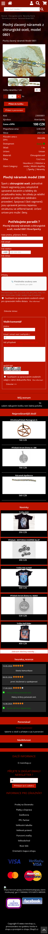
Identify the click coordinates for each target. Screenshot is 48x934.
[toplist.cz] (24, 745)
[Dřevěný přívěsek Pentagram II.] (24, 430)
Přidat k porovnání (24, 728)
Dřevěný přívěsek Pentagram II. (24, 420)
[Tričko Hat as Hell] (24, 577)
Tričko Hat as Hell (24, 568)
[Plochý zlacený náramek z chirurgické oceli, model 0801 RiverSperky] (24, 60)
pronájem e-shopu (21, 929)
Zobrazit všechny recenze (12, 714)
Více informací (34, 301)
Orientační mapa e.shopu (24, 851)
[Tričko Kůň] (23, 522)
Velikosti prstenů (24, 830)
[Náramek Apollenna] (24, 485)
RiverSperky (39, 119)
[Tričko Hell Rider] (24, 633)
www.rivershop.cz (27, 923)
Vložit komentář (12, 321)
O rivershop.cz (24, 763)
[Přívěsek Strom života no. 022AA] (24, 605)
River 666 (24, 845)
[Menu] (3, 3)
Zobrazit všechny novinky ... (24, 651)
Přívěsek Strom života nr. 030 (24, 447)
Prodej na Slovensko (24, 804)
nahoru (44, 930)
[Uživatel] (32, 4)
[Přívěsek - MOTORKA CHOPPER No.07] (23, 550)
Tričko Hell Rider (24, 623)
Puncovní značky (24, 835)
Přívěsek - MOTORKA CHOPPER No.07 (24, 540)
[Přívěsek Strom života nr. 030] (24, 457)
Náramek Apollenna (24, 475)
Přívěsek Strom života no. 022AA (24, 595)
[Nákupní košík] (44, 4)
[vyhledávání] (38, 4)
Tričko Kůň (24, 512)
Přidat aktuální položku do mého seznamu (20, 403)
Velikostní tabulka (24, 825)
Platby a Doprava (24, 809)
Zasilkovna (24, 814)
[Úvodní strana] (10, 4)
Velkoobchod (24, 840)
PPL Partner (24, 820)
